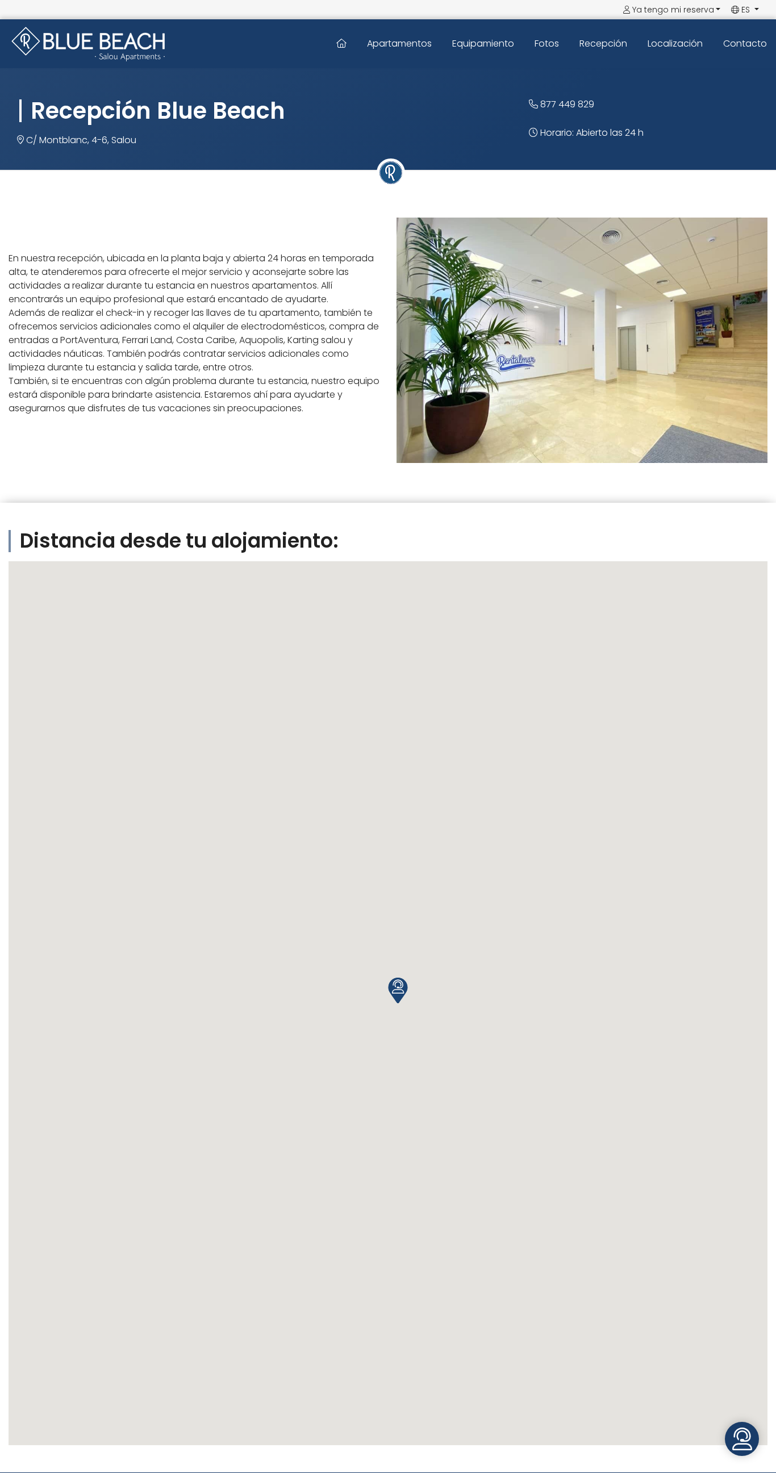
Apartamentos (399, 43)
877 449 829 (566, 104)
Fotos (547, 43)
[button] (398, 990)
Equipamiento (483, 43)
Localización (675, 43)
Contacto (745, 43)
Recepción (603, 43)
